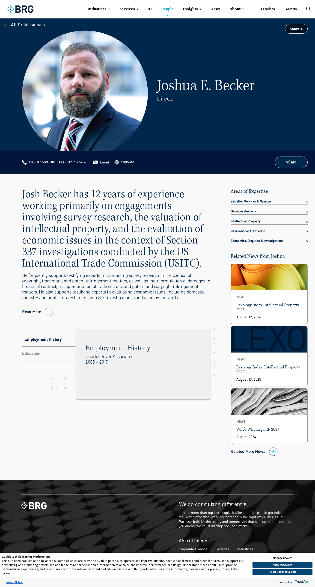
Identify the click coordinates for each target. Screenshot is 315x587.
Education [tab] (31, 353)
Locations (268, 9)
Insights (190, 9)
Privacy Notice (14, 582)
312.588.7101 (45, 162)
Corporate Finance (193, 549)
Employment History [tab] (43, 339)
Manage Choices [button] (282, 558)
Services (127, 9)
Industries (97, 9)
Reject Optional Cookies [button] (282, 571)
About (235, 9)
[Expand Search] (308, 9)
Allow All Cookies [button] (282, 564)
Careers (291, 9)
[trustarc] (301, 582)
